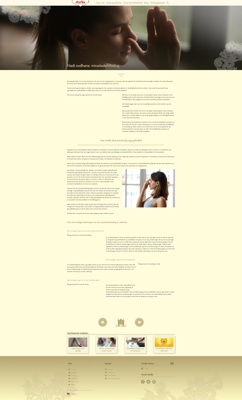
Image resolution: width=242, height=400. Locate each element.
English (73, 384)
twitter (148, 381)
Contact (110, 369)
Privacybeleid (112, 375)
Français (73, 378)
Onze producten (114, 3)
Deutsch (73, 375)
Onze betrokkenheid (132, 3)
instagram (154, 381)
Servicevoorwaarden (114, 378)
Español (73, 369)
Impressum (111, 372)
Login (146, 368)
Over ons (100, 3)
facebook (142, 381)
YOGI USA (74, 394)
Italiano (73, 372)
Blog (146, 3)
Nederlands (74, 381)
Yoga (121, 76)
